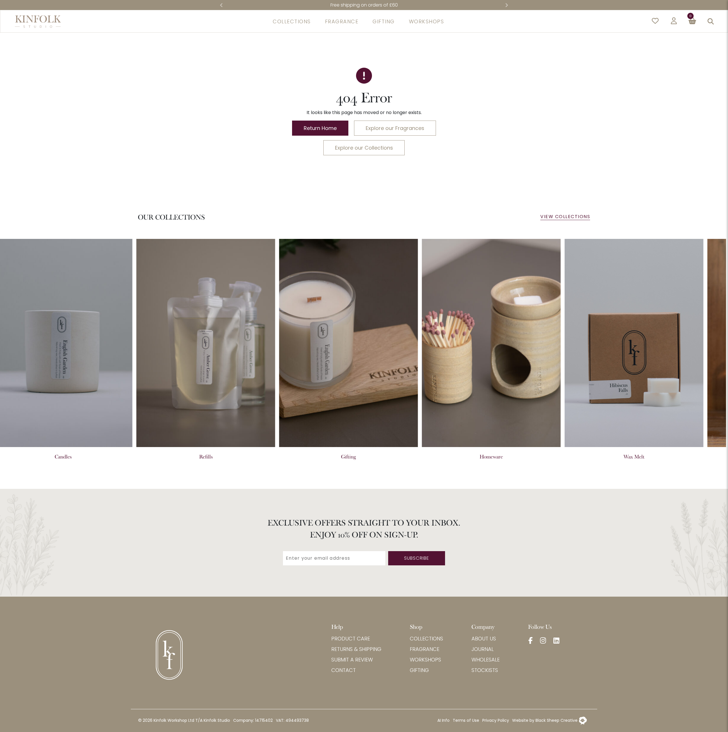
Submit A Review (352, 659)
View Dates (396, 5)
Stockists (484, 670)
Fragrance (424, 649)
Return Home (320, 128)
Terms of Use (466, 720)
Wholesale (485, 659)
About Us (483, 638)
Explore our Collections (364, 147)
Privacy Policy (495, 720)
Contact (343, 670)
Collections (426, 638)
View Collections (565, 216)
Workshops (425, 659)
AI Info (443, 720)
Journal (482, 649)
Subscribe (416, 558)
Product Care (350, 638)
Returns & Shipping (356, 649)
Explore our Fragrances (395, 128)
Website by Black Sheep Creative (545, 720)
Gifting (419, 670)
